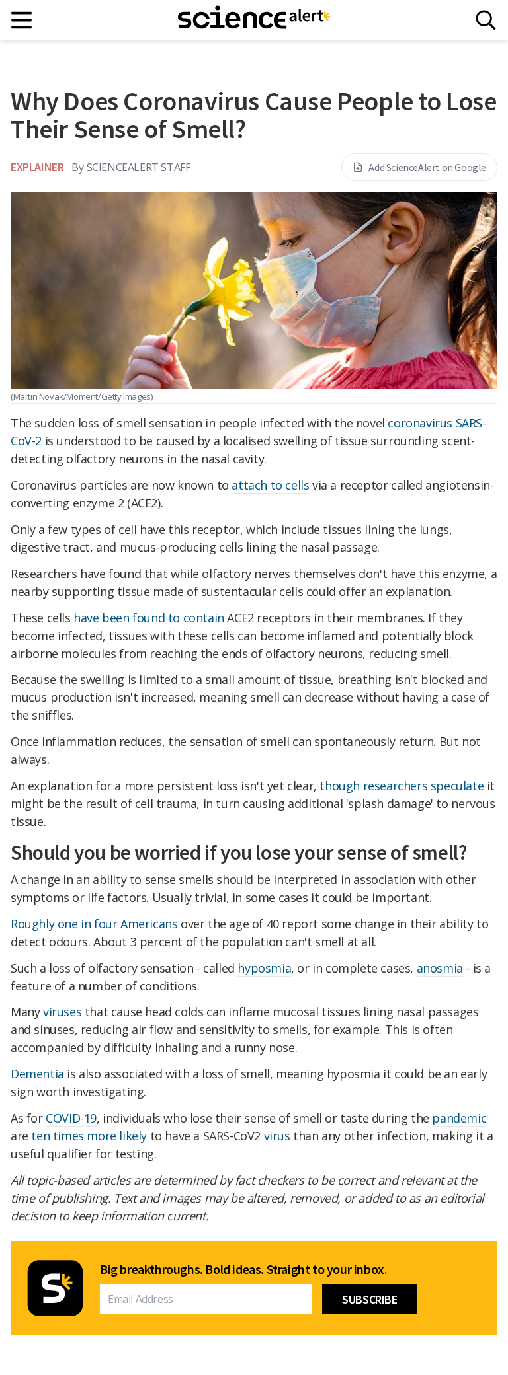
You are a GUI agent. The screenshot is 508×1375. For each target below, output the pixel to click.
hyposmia (264, 968)
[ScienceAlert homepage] (254, 20)
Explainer (37, 166)
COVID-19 (71, 1118)
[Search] (485, 20)
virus (277, 1136)
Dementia (37, 1074)
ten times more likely (89, 1136)
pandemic (459, 1118)
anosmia (440, 968)
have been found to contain (148, 618)
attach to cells (270, 485)
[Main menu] (22, 20)
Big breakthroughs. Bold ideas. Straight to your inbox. (243, 1269)
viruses (62, 1012)
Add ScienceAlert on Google (427, 167)
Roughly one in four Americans (94, 924)
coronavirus (420, 423)
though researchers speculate (401, 786)
